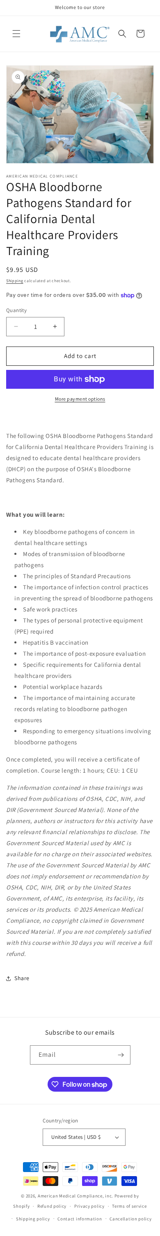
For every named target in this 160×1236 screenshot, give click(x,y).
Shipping (14, 280)
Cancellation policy (130, 1219)
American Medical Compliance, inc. (75, 1196)
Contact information (79, 1219)
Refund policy (51, 1206)
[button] (16, 34)
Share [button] (22, 978)
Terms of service (129, 1206)
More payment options (80, 399)
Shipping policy (33, 1219)
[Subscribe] (121, 1055)
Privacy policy (89, 1206)
